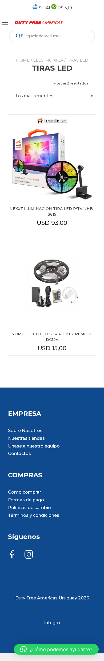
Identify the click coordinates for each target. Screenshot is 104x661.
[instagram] (29, 555)
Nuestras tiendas (26, 438)
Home (23, 60)
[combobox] (54, 96)
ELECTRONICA (48, 60)
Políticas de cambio (29, 507)
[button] (56, 649)
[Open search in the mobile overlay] (52, 36)
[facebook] (12, 555)
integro (52, 622)
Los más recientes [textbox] (34, 95)
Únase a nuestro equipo (34, 446)
